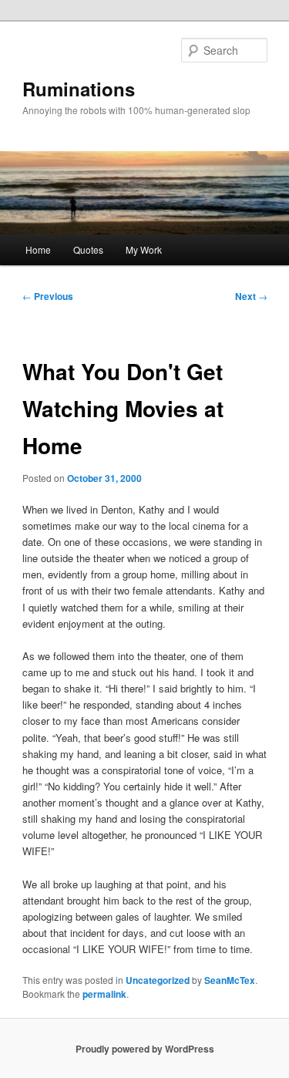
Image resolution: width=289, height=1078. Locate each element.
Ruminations (78, 89)
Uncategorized (158, 980)
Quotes (88, 249)
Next (251, 296)
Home (38, 249)
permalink (104, 994)
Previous (47, 296)
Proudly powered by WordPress (145, 1049)
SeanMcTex (229, 980)
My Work (144, 249)
